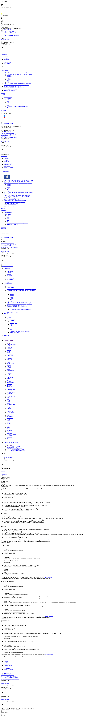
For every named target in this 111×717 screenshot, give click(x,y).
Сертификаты (7, 62)
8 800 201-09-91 (7, 29)
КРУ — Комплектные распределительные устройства (17, 83)
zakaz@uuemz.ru (5, 39)
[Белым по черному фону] (1, 10)
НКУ (8, 103)
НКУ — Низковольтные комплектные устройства (16, 85)
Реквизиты (6, 59)
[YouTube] (4, 117)
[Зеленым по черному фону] (1, 14)
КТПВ (8, 78)
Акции (5, 66)
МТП (8, 81)
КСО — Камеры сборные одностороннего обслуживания (18, 72)
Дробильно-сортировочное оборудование (14, 87)
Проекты (3, 94)
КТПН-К (9, 79)
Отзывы (6, 58)
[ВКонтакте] (4, 116)
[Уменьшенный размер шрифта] (1, 2)
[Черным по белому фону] (1, 8)
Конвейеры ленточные (12, 89)
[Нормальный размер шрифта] (2, 4)
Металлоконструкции (9, 90)
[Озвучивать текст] (1, 21)
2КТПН (9, 75)
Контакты (3, 111)
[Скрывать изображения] (1, 18)
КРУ (8, 101)
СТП (8, 82)
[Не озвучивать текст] (1, 23)
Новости (6, 56)
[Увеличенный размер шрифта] (2, 5)
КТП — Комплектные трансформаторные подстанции (18, 74)
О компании (4, 54)
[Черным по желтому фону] (1, 12)
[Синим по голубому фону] (1, 11)
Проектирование (5, 68)
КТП (8, 99)
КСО (8, 102)
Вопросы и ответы (8, 65)
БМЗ (8, 105)
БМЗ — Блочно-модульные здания (12, 86)
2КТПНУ (9, 76)
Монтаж (3, 93)
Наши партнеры (8, 60)
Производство (4, 70)
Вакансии (3, 110)
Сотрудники (7, 63)
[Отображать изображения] (1, 17)
